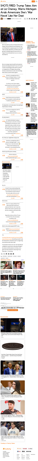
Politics (18, 454)
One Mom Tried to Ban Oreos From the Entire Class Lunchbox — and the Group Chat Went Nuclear (11, 356)
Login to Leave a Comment (12, 310)
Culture (18, 458)
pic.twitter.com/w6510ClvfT (12, 194)
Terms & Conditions (24, 458)
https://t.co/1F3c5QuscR (14, 229)
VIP (22, 454)
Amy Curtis (5, 18)
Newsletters (33, 454)
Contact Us (28, 458)
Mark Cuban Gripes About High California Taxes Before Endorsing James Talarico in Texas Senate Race (12, 438)
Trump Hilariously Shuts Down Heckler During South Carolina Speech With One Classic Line (32, 60)
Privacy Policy (28, 454)
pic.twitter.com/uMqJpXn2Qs (13, 88)
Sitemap (27, 457)
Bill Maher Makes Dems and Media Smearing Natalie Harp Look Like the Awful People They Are (7, 175)
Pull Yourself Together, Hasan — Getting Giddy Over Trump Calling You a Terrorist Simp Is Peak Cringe (12, 417)
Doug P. (4, 181)
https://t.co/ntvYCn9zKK (13, 156)
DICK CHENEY (5, 256)
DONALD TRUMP (10, 256)
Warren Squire (3, 440)
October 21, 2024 (12, 91)
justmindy (3, 358)
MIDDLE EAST (3, 258)
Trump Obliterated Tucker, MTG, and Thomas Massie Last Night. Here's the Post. (32, 47)
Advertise (23, 457)
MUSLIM (7, 258)
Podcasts (18, 457)
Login (33, 1)
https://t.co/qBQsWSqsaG (12, 220)
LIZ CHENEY (14, 256)
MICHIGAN (19, 256)
